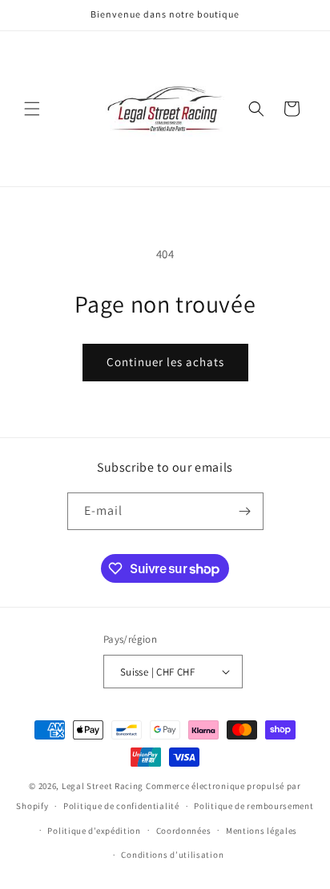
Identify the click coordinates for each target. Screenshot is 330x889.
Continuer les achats (165, 361)
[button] (32, 108)
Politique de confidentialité (121, 805)
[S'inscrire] (245, 511)
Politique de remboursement (253, 805)
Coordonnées (183, 830)
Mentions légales (261, 830)
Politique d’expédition (93, 830)
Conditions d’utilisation (172, 854)
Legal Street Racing (102, 785)
